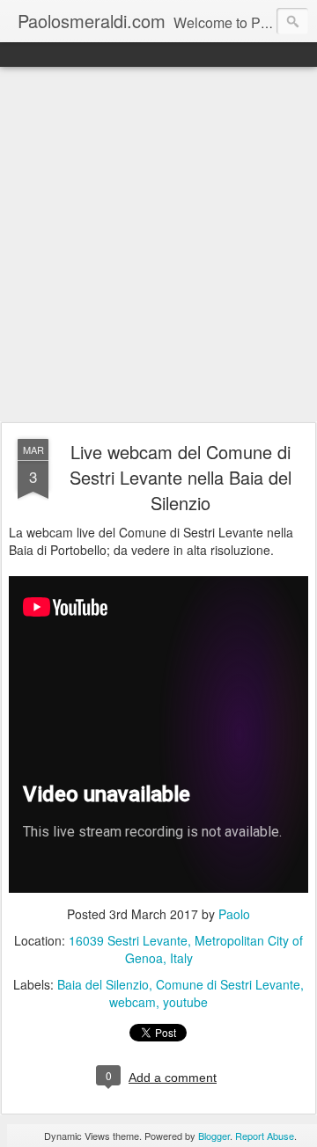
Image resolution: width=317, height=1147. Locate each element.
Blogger (214, 1136)
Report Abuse (264, 1136)
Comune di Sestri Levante (228, 984)
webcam (132, 1002)
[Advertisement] (158, 245)
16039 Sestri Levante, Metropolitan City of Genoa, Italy (186, 949)
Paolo (234, 914)
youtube (185, 1002)
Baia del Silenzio (103, 984)
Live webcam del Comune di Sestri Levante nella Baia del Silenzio (180, 477)
